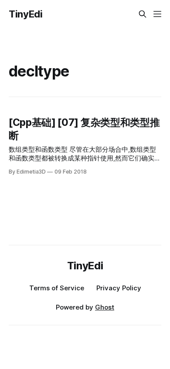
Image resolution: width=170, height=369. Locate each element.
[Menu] (157, 14)
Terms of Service (56, 288)
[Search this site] (143, 14)
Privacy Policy (118, 288)
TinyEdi (26, 14)
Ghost (104, 307)
